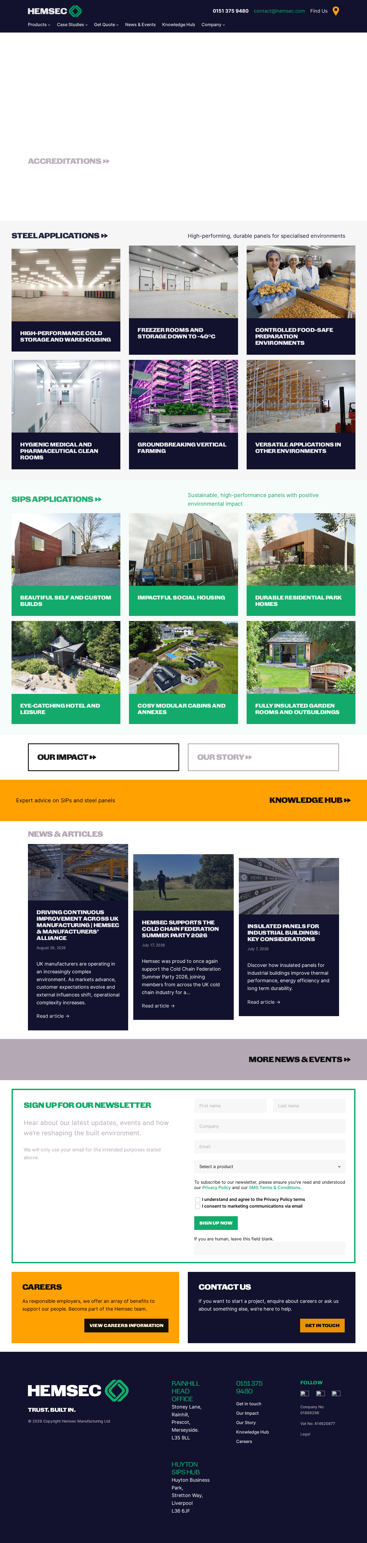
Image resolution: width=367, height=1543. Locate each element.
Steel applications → (60, 235)
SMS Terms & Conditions (274, 1187)
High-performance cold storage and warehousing (65, 336)
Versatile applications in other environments (298, 447)
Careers (42, 1287)
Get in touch (322, 1325)
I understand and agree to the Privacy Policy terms (253, 1199)
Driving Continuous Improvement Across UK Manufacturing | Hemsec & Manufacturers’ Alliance (78, 925)
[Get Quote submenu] (117, 24)
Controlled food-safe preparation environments (294, 336)
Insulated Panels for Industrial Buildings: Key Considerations (283, 932)
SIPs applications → (57, 499)
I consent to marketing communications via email (252, 1206)
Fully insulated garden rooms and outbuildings (297, 709)
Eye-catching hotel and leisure (60, 709)
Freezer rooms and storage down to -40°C (176, 333)
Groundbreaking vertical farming (182, 447)
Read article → (53, 1016)
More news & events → (300, 1059)
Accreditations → (69, 161)
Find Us (319, 11)
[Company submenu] (223, 24)
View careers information (126, 1325)
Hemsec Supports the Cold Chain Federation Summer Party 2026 (180, 929)
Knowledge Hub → (310, 800)
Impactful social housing (181, 597)
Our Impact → (66, 757)
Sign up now (216, 1223)
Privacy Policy (216, 1187)
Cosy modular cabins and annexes (181, 709)
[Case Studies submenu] (86, 24)
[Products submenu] (49, 24)
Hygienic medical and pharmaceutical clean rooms (59, 451)
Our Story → (225, 757)
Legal (305, 1434)
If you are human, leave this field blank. (234, 1239)
